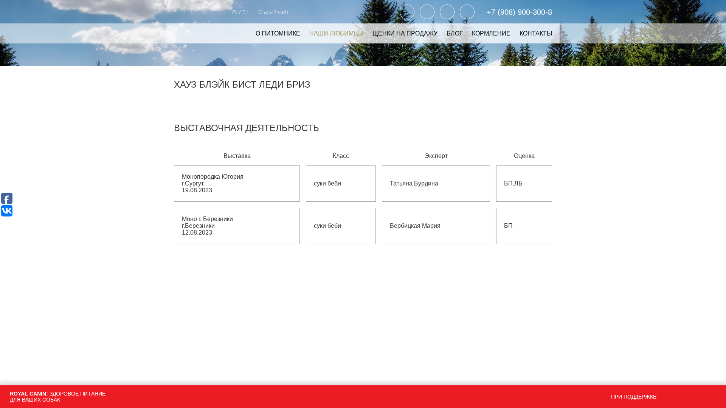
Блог (455, 33)
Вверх (614, 359)
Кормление (491, 33)
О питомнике (278, 33)
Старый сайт (273, 11)
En (245, 11)
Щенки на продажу (404, 33)
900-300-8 (519, 12)
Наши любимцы (336, 33)
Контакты (536, 33)
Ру (234, 11)
